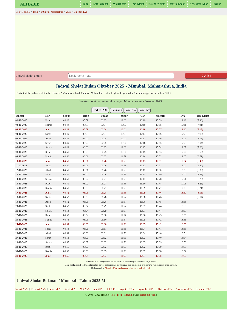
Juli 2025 (111, 289)
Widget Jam (119, 3)
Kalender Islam (156, 3)
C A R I (206, 75)
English (217, 3)
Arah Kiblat (137, 3)
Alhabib (30, 4)
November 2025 (184, 289)
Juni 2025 (98, 289)
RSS (113, 294)
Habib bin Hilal (148, 294)
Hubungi (128, 294)
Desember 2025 (203, 289)
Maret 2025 (55, 289)
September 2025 (146, 289)
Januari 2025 (21, 289)
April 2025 (70, 289)
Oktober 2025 (165, 289)
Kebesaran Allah (199, 3)
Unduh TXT (144, 110)
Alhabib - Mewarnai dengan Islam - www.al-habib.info (128, 268)
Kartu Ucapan (101, 3)
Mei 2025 (84, 289)
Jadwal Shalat (177, 3)
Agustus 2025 (127, 289)
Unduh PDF (100, 110)
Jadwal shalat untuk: (29, 75)
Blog (85, 3)
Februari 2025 (38, 289)
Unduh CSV (130, 110)
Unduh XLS (116, 110)
